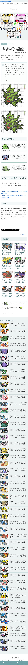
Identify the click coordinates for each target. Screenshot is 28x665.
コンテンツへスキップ (5, 1)
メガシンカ (11, 43)
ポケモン (4, 43)
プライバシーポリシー (7, 660)
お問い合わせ (21, 660)
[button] (25, 459)
